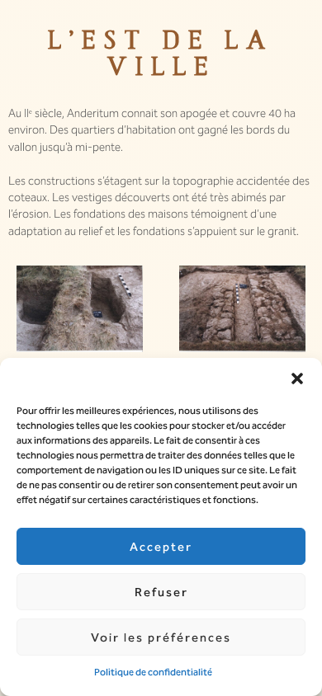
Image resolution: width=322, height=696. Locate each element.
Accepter (161, 546)
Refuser (161, 592)
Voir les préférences (161, 637)
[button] (297, 378)
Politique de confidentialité (153, 672)
